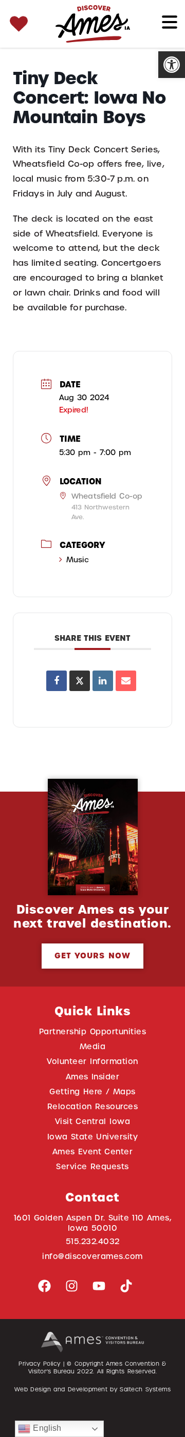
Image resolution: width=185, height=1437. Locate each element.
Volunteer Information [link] (92, 1061)
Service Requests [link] (92, 1166)
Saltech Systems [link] (145, 1389)
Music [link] (77, 559)
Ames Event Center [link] (92, 1151)
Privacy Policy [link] (39, 1363)
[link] (171, 64)
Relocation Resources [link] (92, 1106)
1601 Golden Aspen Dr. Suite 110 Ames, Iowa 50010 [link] (93, 1223)
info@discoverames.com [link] (92, 1256)
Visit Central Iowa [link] (92, 1121)
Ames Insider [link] (93, 1076)
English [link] (45, 1428)
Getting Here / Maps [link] (92, 1091)
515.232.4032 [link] (93, 1241)
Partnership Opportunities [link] (92, 1031)
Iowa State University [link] (92, 1136)
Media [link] (93, 1046)
